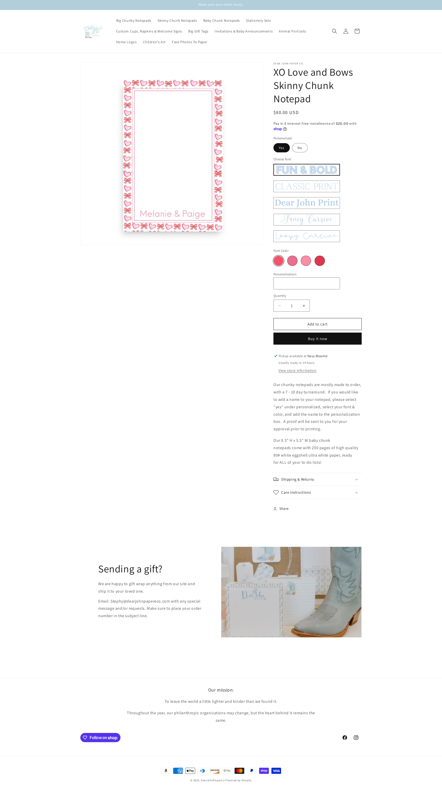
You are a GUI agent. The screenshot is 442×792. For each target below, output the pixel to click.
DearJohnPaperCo (213, 780)
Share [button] (284, 508)
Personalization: (285, 274)
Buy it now (317, 338)
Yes (281, 147)
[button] (334, 31)
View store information (297, 370)
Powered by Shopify (238, 780)
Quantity (279, 295)
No (299, 147)
